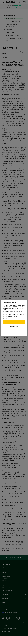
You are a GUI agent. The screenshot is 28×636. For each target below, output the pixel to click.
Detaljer (5, 318)
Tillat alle (14, 322)
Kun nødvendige (14, 326)
